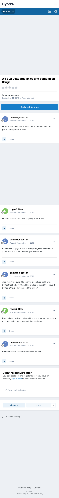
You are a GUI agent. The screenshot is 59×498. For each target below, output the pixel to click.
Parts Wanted (28, 98)
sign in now (16, 378)
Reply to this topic (29, 107)
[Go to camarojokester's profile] (5, 119)
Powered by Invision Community (29, 494)
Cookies (38, 487)
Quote (11, 139)
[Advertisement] (29, 45)
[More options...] (54, 119)
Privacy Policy (24, 487)
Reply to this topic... (16, 390)
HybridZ (8, 4)
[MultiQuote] (4, 139)
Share (15, 405)
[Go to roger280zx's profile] (5, 211)
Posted (22, 121)
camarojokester (12, 95)
